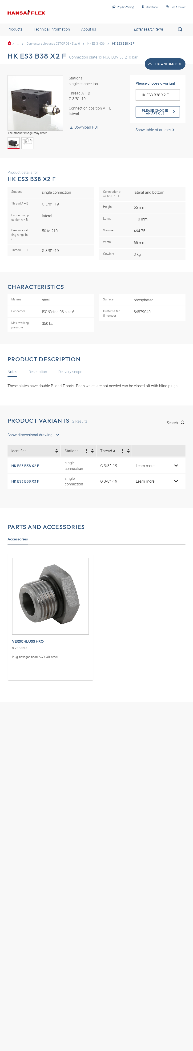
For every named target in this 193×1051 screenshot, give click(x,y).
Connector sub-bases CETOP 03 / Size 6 (53, 43)
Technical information (52, 29)
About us (88, 29)
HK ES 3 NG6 (96, 43)
